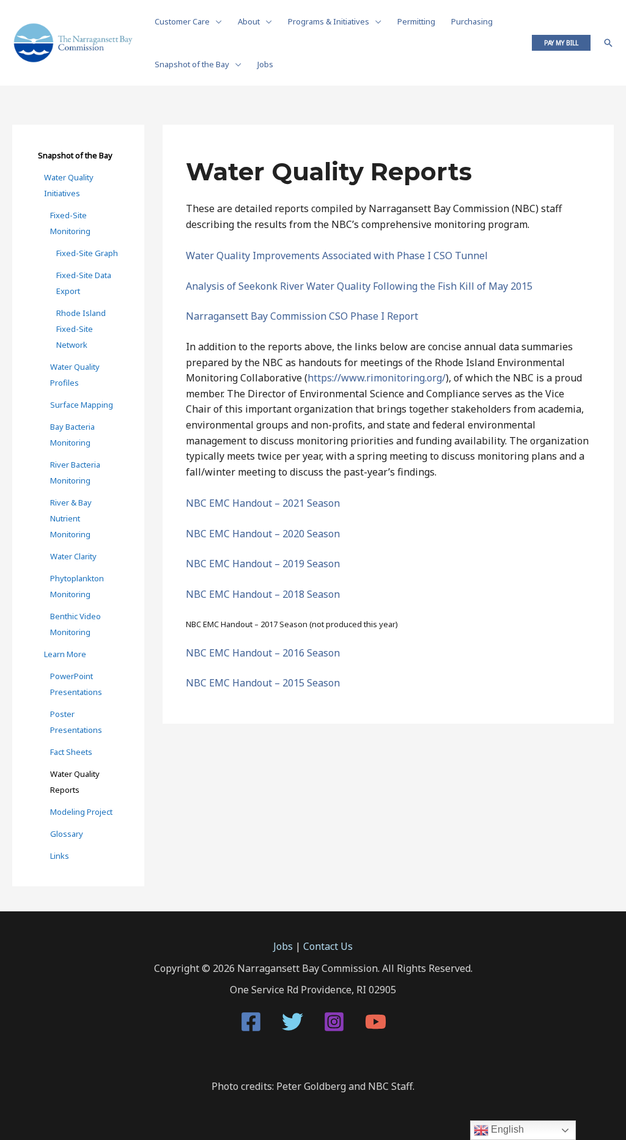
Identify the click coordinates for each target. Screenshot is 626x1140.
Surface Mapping (81, 404)
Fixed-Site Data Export (83, 283)
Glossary (66, 833)
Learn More (65, 654)
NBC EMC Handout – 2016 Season (263, 653)
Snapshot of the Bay (75, 155)
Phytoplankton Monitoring (77, 586)
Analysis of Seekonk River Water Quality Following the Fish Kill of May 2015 (359, 286)
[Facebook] (251, 1021)
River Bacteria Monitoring (75, 472)
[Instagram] (334, 1021)
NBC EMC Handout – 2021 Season (263, 503)
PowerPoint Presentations (76, 684)
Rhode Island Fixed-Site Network (81, 328)
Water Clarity (73, 556)
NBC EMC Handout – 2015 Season (263, 683)
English (506, 1129)
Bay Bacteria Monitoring (72, 434)
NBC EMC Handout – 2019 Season (263, 563)
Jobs (283, 946)
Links (59, 855)
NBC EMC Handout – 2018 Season (263, 594)
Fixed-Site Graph (87, 253)
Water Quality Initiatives (69, 185)
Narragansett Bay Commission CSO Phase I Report (302, 316)
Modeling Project (81, 811)
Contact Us (328, 946)
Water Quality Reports (75, 781)
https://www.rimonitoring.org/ (376, 377)
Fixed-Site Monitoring (70, 223)
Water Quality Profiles (75, 374)
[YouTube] (375, 1021)
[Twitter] (292, 1021)
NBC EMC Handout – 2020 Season (263, 533)
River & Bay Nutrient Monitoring (71, 518)
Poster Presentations (76, 721)
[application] (216, 21)
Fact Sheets (71, 751)
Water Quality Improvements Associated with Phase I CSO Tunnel (337, 255)
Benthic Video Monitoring (75, 624)
